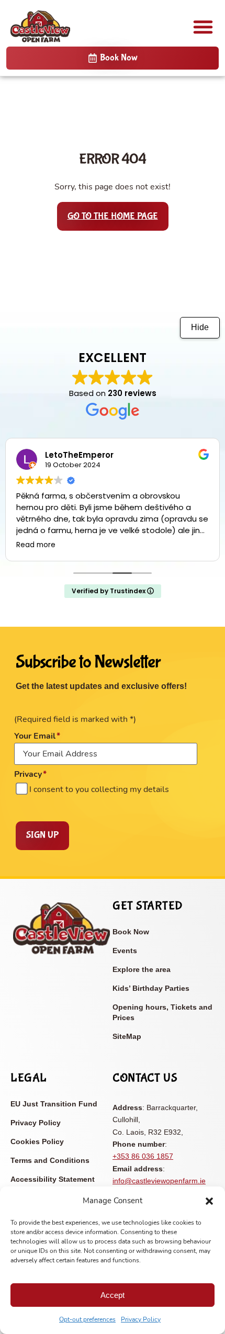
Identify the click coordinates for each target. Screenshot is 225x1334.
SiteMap (127, 1036)
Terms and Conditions (49, 1160)
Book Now (131, 932)
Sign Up (42, 835)
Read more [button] (35, 545)
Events (125, 950)
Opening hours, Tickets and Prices (162, 1012)
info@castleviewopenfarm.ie (159, 1181)
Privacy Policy (141, 1319)
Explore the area (142, 969)
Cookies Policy (37, 1141)
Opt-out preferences (87, 1319)
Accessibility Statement (52, 1179)
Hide (200, 327)
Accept (112, 1295)
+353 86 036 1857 (143, 1156)
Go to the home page (113, 216)
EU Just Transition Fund (53, 1104)
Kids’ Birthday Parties (151, 988)
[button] (209, 1201)
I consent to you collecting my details (99, 789)
